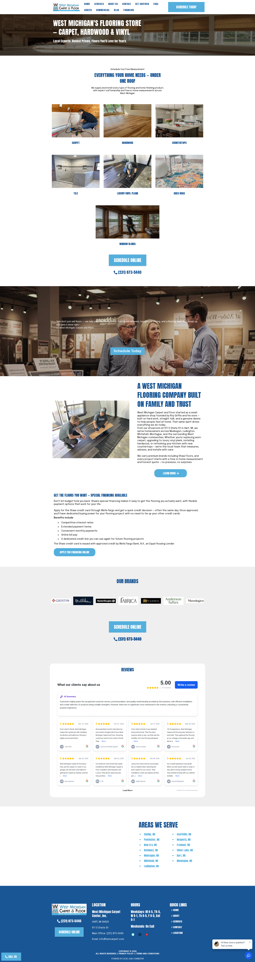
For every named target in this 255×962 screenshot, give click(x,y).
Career (88, 10)
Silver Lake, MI (185, 850)
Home (87, 4)
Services (99, 4)
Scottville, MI (184, 834)
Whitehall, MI (151, 861)
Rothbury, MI (151, 850)
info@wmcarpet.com (111, 939)
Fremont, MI (183, 845)
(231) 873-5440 (129, 272)
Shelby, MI (149, 834)
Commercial (103, 10)
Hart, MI (181, 855)
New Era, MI (150, 845)
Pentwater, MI (151, 840)
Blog (116, 10)
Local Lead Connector (133, 959)
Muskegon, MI (184, 861)
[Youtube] (146, 934)
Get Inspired (142, 4)
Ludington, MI (151, 866)
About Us (113, 4)
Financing (128, 10)
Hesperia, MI (183, 840)
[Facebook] (132, 934)
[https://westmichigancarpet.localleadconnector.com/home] (69, 909)
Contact (126, 4)
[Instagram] (139, 934)
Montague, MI (151, 855)
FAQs (155, 4)
